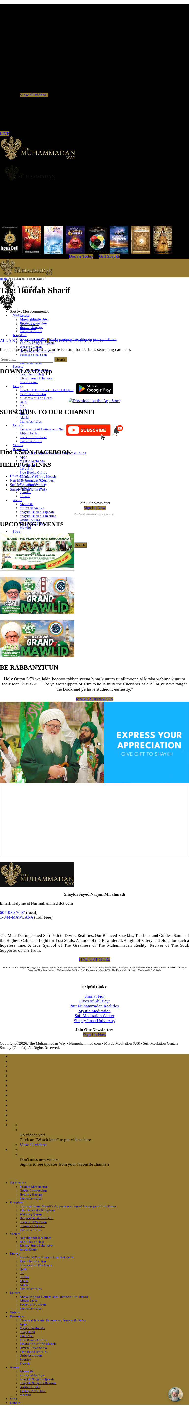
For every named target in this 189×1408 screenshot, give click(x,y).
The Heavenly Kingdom (37, 1210)
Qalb (23, 402)
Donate (15, 1403)
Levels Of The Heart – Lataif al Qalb (46, 390)
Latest (24, 315)
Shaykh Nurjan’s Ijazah (37, 512)
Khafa (24, 1281)
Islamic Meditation (34, 1187)
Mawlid (25, 1395)
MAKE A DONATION (94, 699)
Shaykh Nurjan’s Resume (38, 516)
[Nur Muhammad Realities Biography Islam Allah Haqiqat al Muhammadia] (94, 173)
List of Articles (31, 331)
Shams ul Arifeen (32, 1226)
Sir (22, 406)
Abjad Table (29, 433)
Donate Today (81, 256)
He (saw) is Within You (36, 1218)
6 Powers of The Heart (36, 398)
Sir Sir (24, 1277)
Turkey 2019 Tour (33, 1391)
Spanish (26, 492)
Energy (18, 386)
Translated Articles (33, 1351)
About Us (26, 504)
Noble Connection (33, 1190)
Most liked (28, 328)
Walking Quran (31, 347)
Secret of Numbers (33, 437)
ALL (4, 340)
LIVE (4, 133)
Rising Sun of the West (36, 378)
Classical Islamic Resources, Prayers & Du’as (53, 1320)
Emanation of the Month (38, 476)
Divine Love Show (33, 1348)
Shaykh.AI (27, 1332)
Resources (17, 1316)
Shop (16, 531)
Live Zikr (27, 468)
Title (23, 332)
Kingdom (20, 335)
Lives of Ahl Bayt (24, 476)
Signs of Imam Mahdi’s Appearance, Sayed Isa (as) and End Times (68, 1206)
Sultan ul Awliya (32, 508)
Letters (18, 425)
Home (3, 278)
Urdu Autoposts (31, 1355)
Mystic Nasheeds (32, 461)
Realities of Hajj (32, 1242)
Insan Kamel (29, 382)
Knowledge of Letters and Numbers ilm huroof (54, 429)
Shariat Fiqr (94, 996)
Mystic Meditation (95, 1011)
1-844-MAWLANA (16, 917)
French (25, 496)
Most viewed (29, 324)
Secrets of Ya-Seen (33, 354)
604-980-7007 (12, 912)
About (17, 500)
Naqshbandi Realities (35, 1238)
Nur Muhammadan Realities (32, 480)
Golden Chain (30, 519)
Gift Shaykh (109, 256)
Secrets (18, 366)
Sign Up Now (95, 508)
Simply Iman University (28, 489)
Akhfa (24, 417)
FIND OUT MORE (94, 959)
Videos (18, 445)
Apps (23, 457)
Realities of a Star (33, 394)
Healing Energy (31, 1194)
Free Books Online (33, 472)
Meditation (18, 1183)
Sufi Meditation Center (27, 485)
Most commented (33, 320)
